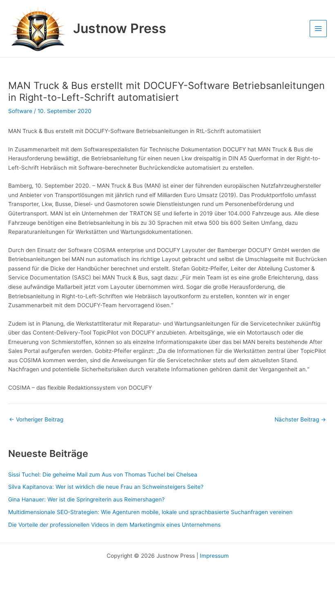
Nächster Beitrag (300, 420)
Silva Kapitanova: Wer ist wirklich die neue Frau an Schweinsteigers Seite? (105, 486)
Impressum (214, 555)
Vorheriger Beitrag (36, 420)
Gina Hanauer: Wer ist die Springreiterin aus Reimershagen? (86, 499)
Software (20, 111)
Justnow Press (119, 28)
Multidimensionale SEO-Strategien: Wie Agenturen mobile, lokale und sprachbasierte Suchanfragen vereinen (150, 512)
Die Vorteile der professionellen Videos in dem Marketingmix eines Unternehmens (114, 524)
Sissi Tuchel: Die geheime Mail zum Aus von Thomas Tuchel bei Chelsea (102, 474)
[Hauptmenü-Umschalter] (318, 29)
